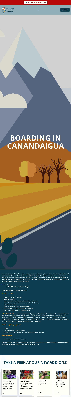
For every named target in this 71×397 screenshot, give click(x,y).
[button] (38, 10)
